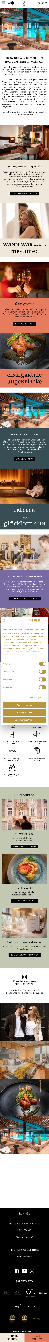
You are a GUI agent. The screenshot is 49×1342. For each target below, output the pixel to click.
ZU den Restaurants (24, 901)
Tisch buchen (37, 1337)
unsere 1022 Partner (19, 633)
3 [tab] (24, 46)
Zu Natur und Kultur (24, 847)
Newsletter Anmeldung (24, 1332)
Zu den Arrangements (24, 194)
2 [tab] (21, 46)
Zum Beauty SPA (24, 459)
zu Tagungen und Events (24, 599)
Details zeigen (35, 697)
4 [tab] (28, 46)
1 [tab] (17, 46)
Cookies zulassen (24, 705)
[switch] (42, 672)
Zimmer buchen (12, 1337)
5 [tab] (31, 46)
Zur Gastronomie (24, 324)
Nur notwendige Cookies (24, 720)
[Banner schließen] (45, 620)
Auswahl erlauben (24, 712)
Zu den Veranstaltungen (24, 955)
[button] (9, 4)
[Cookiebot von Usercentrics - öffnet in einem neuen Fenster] (30, 620)
